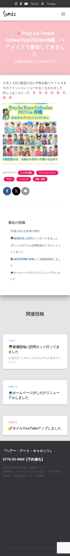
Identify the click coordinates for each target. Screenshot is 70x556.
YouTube (26, 4)
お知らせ (12, 386)
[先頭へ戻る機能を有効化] (62, 548)
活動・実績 (40, 179)
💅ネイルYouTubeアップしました (34, 428)
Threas (51, 4)
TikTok (34, 4)
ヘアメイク (23, 179)
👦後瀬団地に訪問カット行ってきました (34, 238)
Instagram (16, 4)
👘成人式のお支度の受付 (25, 231)
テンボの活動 (26, 173)
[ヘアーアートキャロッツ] (11, 14)
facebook (21, 4)
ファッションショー (47, 173)
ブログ (9, 179)
